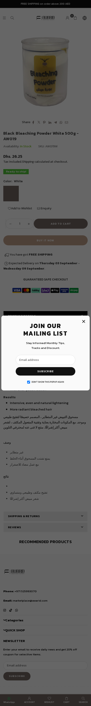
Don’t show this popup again (48, 382)
